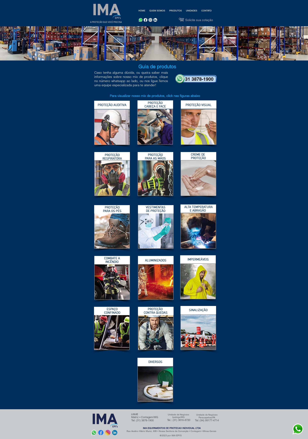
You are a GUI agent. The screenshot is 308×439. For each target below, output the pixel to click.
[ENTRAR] (196, 79)
